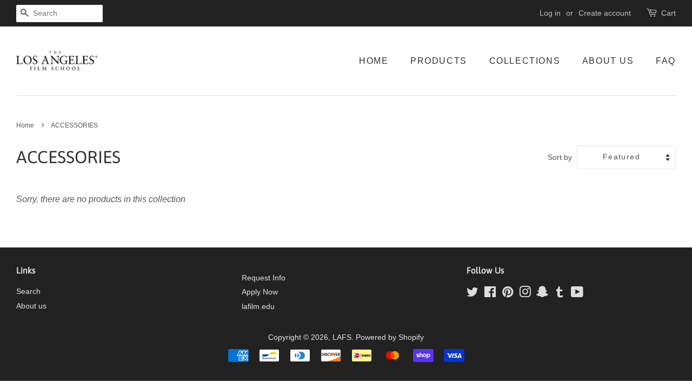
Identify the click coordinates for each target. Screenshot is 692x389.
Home (25, 125)
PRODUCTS (438, 60)
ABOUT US (608, 60)
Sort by (560, 157)
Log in (550, 13)
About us (31, 306)
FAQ (666, 60)
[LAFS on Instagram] (525, 294)
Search (28, 291)
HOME (373, 60)
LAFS (341, 337)
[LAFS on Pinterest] (508, 294)
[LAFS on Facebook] (490, 294)
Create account (604, 13)
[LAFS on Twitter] (472, 294)
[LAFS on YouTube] (577, 294)
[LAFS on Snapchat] (542, 294)
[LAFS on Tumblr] (559, 294)
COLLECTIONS (525, 60)
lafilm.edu (258, 307)
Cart (668, 13)
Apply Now (260, 292)
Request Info (263, 278)
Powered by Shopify (390, 337)
